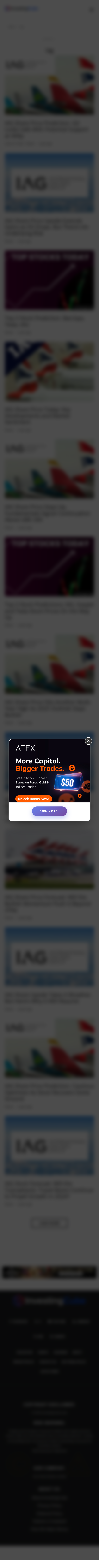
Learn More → (49, 811)
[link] (49, 772)
